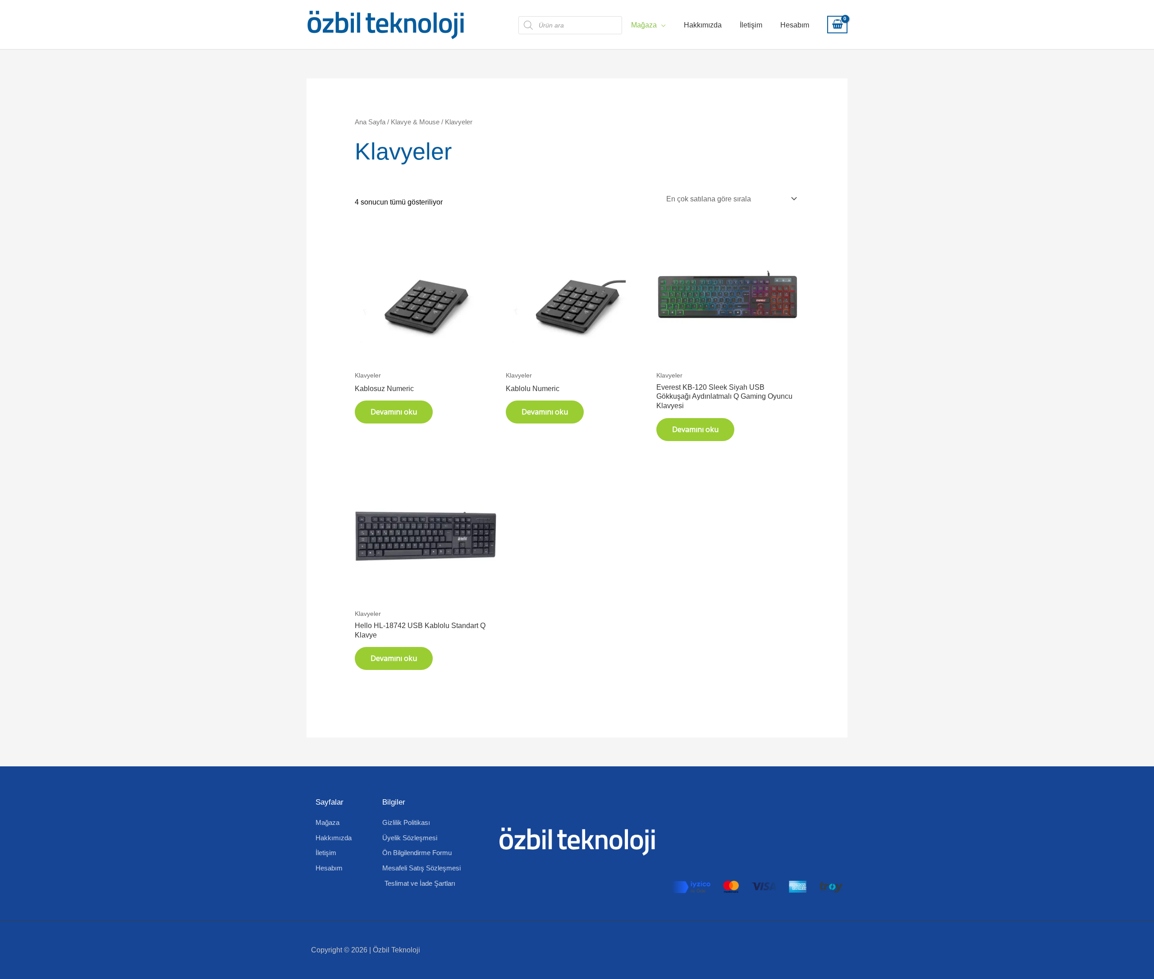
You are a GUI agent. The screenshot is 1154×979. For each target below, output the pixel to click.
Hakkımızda (703, 25)
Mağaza (644, 25)
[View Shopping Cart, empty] (837, 25)
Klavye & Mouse (415, 122)
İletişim (751, 25)
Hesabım (794, 25)
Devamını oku (394, 412)
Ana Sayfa (370, 122)
